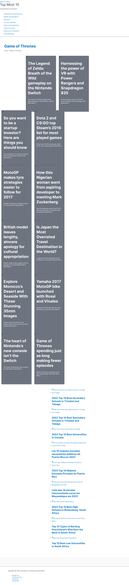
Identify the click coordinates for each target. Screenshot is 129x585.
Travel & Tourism (9, 28)
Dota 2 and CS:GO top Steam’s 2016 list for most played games (49, 128)
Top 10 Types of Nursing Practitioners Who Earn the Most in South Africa (67, 529)
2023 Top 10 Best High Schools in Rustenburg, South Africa (69, 510)
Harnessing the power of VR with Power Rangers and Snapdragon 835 (72, 78)
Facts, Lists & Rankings (11, 25)
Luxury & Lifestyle (10, 22)
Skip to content (5, 2)
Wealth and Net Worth (11, 17)
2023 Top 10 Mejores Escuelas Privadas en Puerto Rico (68, 473)
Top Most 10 (9, 5)
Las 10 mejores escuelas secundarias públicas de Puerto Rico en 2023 (66, 454)
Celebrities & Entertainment (13, 14)
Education (7, 19)
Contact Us (15, 575)
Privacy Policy (17, 577)
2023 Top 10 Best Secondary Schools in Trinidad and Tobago (68, 420)
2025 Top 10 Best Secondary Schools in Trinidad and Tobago (68, 401)
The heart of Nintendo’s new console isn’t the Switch (15, 351)
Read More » (41, 101)
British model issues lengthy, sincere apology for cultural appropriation (16, 242)
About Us (15, 579)
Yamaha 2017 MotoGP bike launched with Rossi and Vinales (48, 291)
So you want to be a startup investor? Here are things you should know (15, 133)
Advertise (15, 581)
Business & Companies (11, 31)
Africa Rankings (9, 34)
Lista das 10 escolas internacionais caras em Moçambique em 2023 (66, 493)
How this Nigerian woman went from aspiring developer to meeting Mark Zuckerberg (49, 187)
